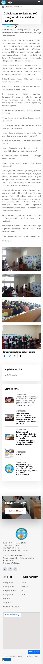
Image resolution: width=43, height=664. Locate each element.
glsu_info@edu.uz (13, 563)
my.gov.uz (25, 587)
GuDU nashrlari (11, 375)
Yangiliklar (18, 7)
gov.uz (24, 583)
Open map (35, 652)
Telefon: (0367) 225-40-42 (12, 545)
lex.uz (23, 591)
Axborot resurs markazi (11, 607)
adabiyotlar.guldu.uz (9, 591)
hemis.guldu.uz (8, 583)
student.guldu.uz (14, 511)
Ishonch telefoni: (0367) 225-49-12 (16, 550)
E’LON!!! (19, 454)
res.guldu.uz (7, 599)
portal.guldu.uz (8, 595)
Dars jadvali (7, 603)
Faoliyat (9, 7)
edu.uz (24, 595)
